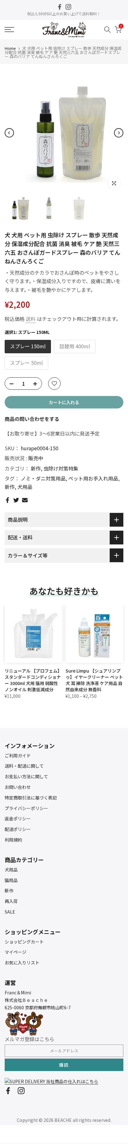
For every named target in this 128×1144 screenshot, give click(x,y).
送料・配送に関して (24, 766)
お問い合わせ (18, 787)
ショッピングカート (24, 942)
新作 (36, 468)
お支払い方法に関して (26, 776)
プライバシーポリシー (26, 808)
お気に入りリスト (22, 962)
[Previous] (9, 133)
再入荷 (11, 901)
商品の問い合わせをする (32, 418)
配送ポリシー (18, 829)
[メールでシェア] (25, 500)
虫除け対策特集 (60, 468)
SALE (10, 912)
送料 (31, 318)
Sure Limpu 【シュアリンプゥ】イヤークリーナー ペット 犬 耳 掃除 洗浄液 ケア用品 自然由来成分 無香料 (94, 680)
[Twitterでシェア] (16, 500)
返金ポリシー (18, 818)
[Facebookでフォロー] (59, 7)
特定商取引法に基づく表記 (31, 797)
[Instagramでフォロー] (68, 7)
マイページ (15, 952)
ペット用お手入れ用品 (93, 478)
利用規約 (13, 840)
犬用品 (24, 486)
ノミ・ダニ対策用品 (43, 478)
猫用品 (11, 880)
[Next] (118, 133)
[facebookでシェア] (7, 500)
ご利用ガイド (18, 755)
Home (10, 48)
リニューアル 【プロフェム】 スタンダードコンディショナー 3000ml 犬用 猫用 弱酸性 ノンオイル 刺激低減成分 (33, 680)
